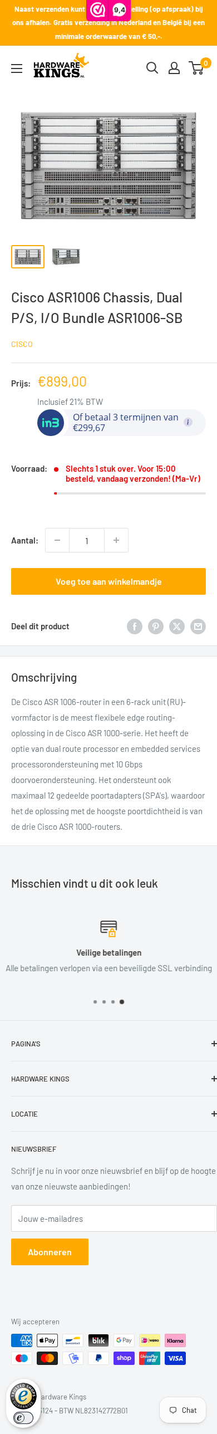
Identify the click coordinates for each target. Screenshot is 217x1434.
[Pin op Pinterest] (156, 625)
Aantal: (24, 540)
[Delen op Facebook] (134, 625)
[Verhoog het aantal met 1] (116, 540)
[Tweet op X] (177, 625)
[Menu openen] (16, 68)
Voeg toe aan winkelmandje (109, 581)
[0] (197, 68)
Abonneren (50, 1251)
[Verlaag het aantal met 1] (57, 540)
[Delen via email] (198, 625)
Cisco (22, 344)
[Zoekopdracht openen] (152, 68)
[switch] (23, 1418)
